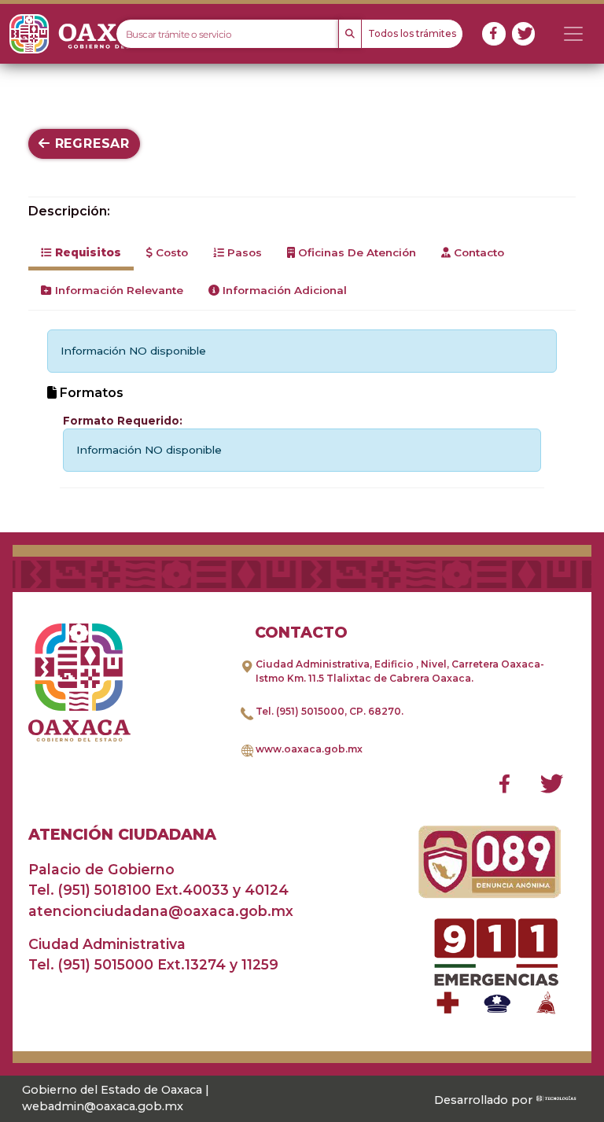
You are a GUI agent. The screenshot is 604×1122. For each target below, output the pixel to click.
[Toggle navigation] (573, 34)
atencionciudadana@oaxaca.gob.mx (160, 911)
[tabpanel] (302, 408)
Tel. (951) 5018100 (89, 889)
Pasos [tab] (243, 252)
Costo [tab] (170, 252)
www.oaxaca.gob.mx (309, 749)
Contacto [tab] (477, 252)
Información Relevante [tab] (117, 290)
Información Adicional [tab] (283, 290)
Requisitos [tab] (86, 252)
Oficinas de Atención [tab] (355, 252)
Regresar (90, 143)
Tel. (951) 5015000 (300, 711)
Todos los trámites (412, 33)
